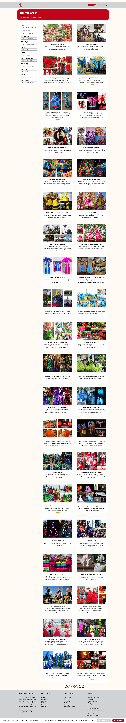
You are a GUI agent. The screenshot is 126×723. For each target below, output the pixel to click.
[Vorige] (66, 686)
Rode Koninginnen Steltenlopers (91, 607)
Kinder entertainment (70, 706)
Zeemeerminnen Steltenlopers (57, 179)
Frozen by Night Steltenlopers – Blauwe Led (91, 277)
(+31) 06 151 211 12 (96, 710)
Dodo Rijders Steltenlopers (57, 607)
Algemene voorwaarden (25, 710)
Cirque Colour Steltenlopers (91, 639)
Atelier (46, 5)
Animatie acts (68, 701)
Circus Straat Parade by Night (91, 179)
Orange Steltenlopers (57, 440)
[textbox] (28, 28)
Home (29, 5)
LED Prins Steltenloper (57, 540)
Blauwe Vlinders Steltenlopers (91, 77)
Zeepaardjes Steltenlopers (57, 672)
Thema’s (53, 5)
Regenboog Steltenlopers (57, 574)
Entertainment (37, 5)
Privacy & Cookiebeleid (25, 712)
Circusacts (67, 699)
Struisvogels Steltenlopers (57, 244)
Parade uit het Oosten (57, 44)
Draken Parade (57, 472)
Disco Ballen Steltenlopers (91, 147)
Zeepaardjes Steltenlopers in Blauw (57, 112)
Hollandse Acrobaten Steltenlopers (57, 310)
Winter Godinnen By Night (91, 440)
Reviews (43, 703)
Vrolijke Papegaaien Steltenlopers (57, 505)
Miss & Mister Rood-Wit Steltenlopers (91, 472)
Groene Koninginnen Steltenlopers (91, 375)
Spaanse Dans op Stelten (91, 342)
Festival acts (67, 703)
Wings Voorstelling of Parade (91, 112)
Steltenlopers (34, 17)
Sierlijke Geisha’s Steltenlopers (57, 147)
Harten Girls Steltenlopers (57, 77)
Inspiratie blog (45, 701)
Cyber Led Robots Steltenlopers (57, 407)
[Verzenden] (106, 5)
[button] (92, 5)
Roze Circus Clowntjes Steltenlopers (91, 244)
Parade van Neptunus (91, 310)
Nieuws (43, 705)
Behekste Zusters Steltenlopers (57, 375)
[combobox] (29, 28)
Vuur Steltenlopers (91, 672)
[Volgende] (83, 686)
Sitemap (43, 706)
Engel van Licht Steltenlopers (91, 505)
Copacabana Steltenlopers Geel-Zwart (57, 212)
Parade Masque (91, 540)
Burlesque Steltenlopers (57, 277)
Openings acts (68, 705)
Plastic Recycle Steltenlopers (91, 407)
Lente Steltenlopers (91, 212)
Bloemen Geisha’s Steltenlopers (57, 342)
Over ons (60, 5)
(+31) (90, 708)
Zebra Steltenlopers (91, 44)
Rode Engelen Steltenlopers (57, 639)
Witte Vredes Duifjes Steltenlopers (91, 574)
